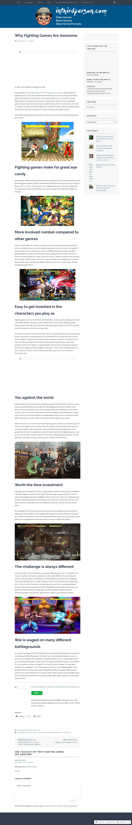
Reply (18, 771)
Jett (32, 41)
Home (18, 2)
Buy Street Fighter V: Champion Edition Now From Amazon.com (55, 687)
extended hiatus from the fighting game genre (45, 93)
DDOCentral (20, 760)
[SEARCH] (114, 2)
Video (49, 2)
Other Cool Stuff (87, 2)
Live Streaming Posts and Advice (66, 2)
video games (36, 730)
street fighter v (58, 732)
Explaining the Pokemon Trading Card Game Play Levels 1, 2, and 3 (105, 157)
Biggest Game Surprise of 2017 (66, 741)
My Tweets (90, 107)
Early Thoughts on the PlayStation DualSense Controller (104, 148)
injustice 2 (33, 732)
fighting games (21, 730)
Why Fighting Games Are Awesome (46, 35)
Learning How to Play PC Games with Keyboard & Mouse (105, 138)
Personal (29, 730)
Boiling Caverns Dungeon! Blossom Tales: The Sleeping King (105, 188)
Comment (73, 801)
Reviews (40, 2)
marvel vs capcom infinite (45, 732)
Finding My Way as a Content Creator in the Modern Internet (29, 742)
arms (18, 732)
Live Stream (29, 2)
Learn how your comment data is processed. (60, 806)
